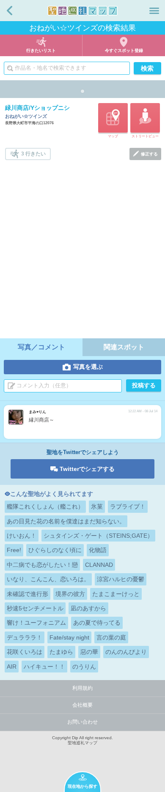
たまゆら (61, 651)
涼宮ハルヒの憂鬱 (120, 579)
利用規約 (82, 688)
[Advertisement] (82, 246)
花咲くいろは (24, 651)
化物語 (98, 550)
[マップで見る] (113, 118)
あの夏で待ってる (97, 622)
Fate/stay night (69, 637)
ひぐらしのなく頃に (55, 550)
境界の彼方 (70, 594)
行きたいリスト (41, 50)
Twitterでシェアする (87, 468)
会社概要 (82, 705)
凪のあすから (88, 608)
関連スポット (124, 347)
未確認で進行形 (27, 594)
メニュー (154, 10)
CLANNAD (99, 564)
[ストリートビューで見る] (145, 118)
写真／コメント (41, 347)
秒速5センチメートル (35, 608)
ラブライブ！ (128, 506)
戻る (9, 10)
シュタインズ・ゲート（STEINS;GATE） (98, 535)
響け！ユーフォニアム (36, 622)
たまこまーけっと (116, 594)
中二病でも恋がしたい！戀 (42, 564)
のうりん (84, 666)
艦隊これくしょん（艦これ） (45, 506)
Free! (14, 550)
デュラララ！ (24, 637)
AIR (11, 666)
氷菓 (97, 506)
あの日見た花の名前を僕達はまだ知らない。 (66, 521)
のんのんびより (126, 651)
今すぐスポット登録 (124, 50)
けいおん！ (21, 535)
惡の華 (89, 651)
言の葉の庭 (111, 637)
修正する (149, 154)
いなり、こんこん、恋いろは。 (48, 579)
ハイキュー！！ (44, 666)
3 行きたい (33, 154)
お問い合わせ (82, 722)
